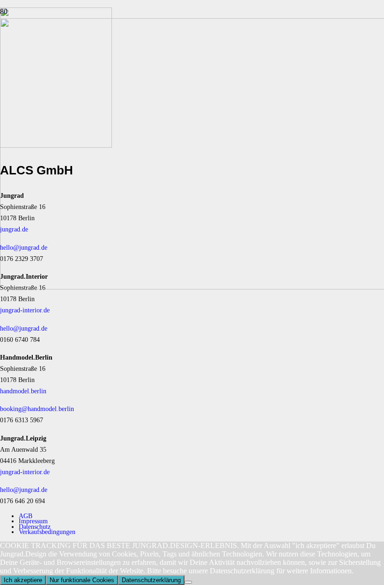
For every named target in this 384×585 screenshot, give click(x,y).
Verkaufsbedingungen (47, 531)
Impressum (33, 521)
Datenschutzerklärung (151, 580)
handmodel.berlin (23, 391)
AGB (25, 516)
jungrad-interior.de (25, 310)
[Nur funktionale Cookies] (188, 582)
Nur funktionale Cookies (82, 580)
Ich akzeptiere (23, 580)
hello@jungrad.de (23, 328)
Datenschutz (35, 526)
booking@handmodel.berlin (37, 408)
